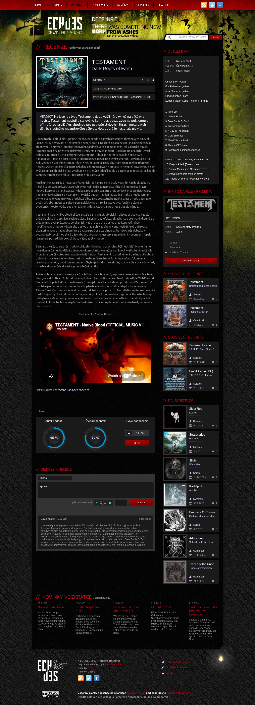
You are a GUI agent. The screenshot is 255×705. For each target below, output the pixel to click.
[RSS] (204, 5)
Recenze (77, 5)
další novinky (102, 598)
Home (38, 5)
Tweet (42, 411)
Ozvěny (122, 5)
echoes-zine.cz (136, 692)
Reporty (142, 5)
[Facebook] (220, 5)
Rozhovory (100, 5)
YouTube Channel (179, 252)
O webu (163, 5)
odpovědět (145, 518)
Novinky (56, 5)
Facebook (175, 247)
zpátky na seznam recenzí (85, 47)
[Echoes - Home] (65, 26)
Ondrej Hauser (113, 664)
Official (173, 242)
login (169, 673)
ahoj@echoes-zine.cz (179, 667)
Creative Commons (179, 692)
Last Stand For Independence (71, 390)
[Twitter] (212, 5)
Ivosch (91, 668)
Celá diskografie (191, 260)
